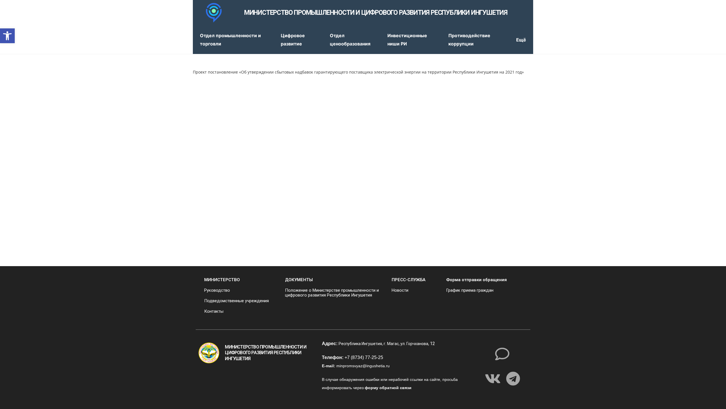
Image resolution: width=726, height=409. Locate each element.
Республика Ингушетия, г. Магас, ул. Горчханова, (384, 343)
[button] (7, 35)
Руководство (217, 290)
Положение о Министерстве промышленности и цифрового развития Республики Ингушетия (332, 293)
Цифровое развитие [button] (293, 40)
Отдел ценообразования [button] (350, 40)
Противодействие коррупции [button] (469, 40)
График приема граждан (469, 290)
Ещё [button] (521, 40)
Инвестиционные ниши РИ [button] (407, 40)
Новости (400, 290)
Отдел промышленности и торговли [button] (230, 40)
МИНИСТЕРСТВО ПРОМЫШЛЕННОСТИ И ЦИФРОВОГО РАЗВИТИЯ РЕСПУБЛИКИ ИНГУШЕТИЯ (375, 12)
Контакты (213, 311)
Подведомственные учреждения (236, 300)
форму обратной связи (388, 387)
